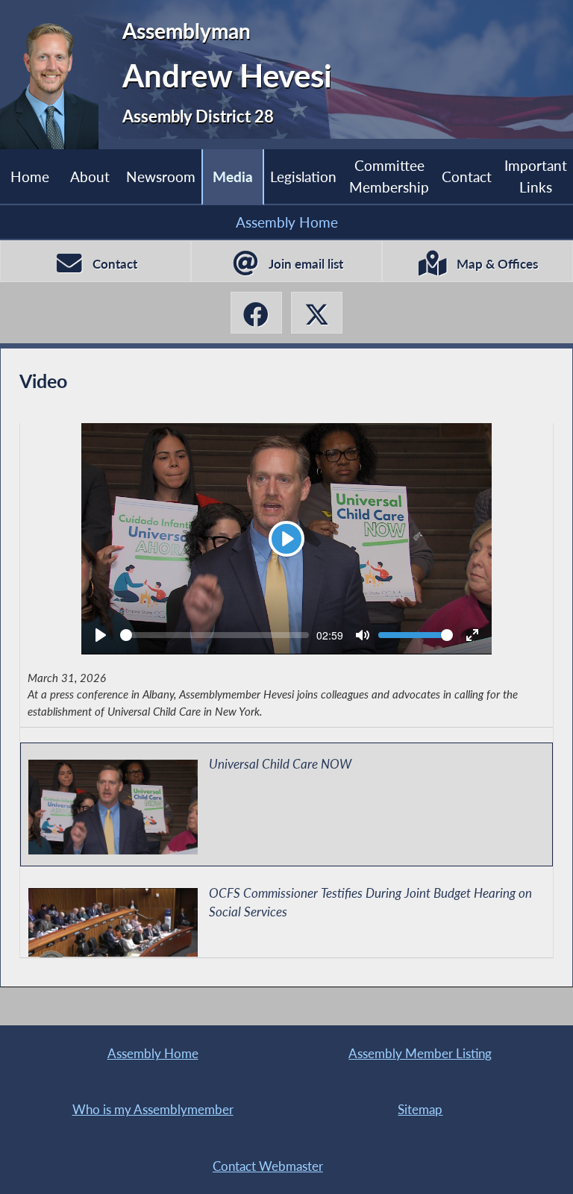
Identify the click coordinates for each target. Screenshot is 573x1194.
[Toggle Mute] (363, 635)
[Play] (101, 635)
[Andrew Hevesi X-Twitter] (316, 313)
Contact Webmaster (268, 1166)
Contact (467, 176)
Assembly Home (287, 222)
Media (233, 176)
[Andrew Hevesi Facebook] (256, 313)
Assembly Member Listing (420, 1053)
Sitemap (420, 1109)
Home (29, 176)
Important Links (535, 176)
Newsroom (160, 176)
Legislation (303, 176)
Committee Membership (389, 176)
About (90, 176)
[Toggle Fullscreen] (472, 635)
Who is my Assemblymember (153, 1109)
